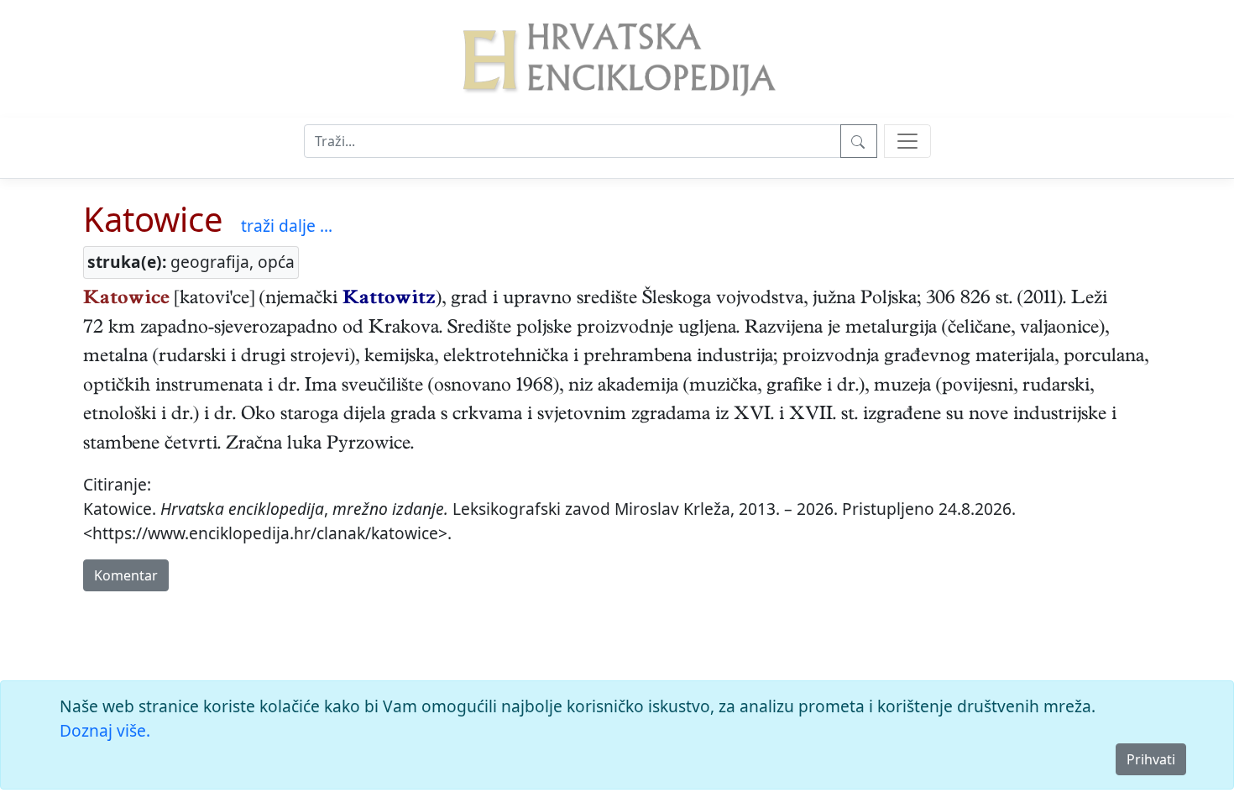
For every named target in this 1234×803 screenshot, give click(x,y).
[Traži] (858, 141)
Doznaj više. (105, 730)
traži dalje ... (286, 225)
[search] (907, 141)
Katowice (153, 219)
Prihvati (1151, 759)
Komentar (126, 575)
